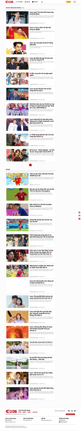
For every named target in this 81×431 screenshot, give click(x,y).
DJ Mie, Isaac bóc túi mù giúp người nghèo (41, 74)
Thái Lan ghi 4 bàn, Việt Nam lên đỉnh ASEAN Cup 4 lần (41, 175)
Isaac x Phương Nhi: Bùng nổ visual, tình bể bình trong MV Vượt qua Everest (41, 328)
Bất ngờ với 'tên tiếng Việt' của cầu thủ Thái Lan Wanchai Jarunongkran (42, 190)
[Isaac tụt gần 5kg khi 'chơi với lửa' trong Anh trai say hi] (17, 94)
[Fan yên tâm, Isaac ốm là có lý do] (17, 347)
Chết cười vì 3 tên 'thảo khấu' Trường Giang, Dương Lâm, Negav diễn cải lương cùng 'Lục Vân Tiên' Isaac (41, 252)
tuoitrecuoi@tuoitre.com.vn (47, 420)
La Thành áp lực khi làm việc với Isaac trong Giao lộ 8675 (42, 135)
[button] (42, 2)
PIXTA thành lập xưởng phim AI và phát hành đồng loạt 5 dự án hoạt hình (42, 236)
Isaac (23, 7)
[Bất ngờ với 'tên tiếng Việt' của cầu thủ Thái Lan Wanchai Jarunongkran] (17, 194)
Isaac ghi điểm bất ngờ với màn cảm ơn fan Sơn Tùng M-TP (41, 59)
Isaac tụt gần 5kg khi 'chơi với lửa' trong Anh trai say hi (40, 89)
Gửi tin (69, 1)
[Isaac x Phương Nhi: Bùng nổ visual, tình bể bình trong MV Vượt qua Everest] (17, 332)
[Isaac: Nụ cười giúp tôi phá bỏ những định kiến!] (17, 48)
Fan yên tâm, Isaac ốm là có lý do (40, 342)
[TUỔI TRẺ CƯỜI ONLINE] (11, 412)
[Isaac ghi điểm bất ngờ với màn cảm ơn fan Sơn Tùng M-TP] (17, 63)
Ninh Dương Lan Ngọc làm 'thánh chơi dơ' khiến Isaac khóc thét (41, 266)
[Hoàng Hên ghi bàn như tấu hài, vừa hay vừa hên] (17, 225)
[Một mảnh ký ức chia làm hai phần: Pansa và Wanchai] (17, 210)
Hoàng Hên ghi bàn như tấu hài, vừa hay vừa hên (41, 220)
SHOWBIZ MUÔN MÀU (34, 23)
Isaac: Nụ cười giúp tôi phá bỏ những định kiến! (41, 44)
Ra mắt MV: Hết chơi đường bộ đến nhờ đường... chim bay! (41, 358)
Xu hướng (20, 1)
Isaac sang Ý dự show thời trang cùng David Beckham (42, 13)
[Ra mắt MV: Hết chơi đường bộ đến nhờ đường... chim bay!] (17, 363)
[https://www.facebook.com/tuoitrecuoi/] (69, 410)
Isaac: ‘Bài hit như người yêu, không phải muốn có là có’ (41, 374)
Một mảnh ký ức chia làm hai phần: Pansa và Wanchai (41, 205)
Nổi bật (28, 1)
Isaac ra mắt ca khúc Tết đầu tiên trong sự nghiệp (40, 28)
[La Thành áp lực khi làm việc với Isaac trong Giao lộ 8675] (17, 140)
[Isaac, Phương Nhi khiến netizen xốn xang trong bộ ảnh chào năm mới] (17, 301)
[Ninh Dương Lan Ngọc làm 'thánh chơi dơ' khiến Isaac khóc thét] (17, 271)
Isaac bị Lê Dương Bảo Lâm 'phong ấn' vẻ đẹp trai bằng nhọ (42, 282)
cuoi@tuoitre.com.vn (28, 420)
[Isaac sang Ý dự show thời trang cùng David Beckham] (17, 17)
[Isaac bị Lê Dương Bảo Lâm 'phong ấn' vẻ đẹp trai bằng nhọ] (17, 286)
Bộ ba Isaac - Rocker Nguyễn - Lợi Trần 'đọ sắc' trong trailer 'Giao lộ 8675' (42, 151)
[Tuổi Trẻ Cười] (75, 410)
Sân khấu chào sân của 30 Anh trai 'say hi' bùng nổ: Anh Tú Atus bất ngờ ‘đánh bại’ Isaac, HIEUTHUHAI (42, 106)
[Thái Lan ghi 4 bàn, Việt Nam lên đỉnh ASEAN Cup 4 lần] (17, 179)
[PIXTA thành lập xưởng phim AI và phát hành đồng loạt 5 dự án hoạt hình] (17, 240)
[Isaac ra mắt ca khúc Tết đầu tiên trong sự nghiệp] (17, 33)
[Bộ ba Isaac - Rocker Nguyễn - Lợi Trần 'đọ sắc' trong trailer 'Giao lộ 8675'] (17, 155)
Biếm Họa (32, 184)
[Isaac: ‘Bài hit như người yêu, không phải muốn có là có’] (17, 378)
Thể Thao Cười (33, 200)
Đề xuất (36, 1)
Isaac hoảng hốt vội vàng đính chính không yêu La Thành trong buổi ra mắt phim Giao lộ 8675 (42, 121)
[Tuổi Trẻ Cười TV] (72, 410)
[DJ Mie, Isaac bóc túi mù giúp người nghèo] (17, 78)
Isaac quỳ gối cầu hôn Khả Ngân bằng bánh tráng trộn (41, 389)
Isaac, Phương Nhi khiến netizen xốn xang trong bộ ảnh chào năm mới (41, 297)
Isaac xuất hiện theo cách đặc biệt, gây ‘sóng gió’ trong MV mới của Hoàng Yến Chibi (41, 313)
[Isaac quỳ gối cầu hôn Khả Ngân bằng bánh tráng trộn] (17, 393)
